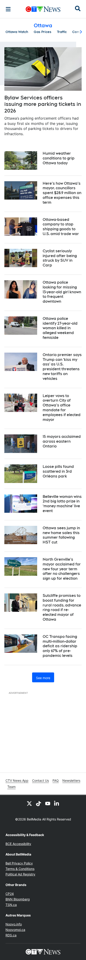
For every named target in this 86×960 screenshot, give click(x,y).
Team (11, 787)
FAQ (56, 780)
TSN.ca (11, 905)
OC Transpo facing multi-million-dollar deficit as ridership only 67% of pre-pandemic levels (60, 646)
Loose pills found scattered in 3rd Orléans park (58, 471)
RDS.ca (11, 935)
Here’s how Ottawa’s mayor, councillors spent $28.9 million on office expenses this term (62, 193)
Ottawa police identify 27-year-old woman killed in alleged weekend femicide (60, 328)
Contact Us (40, 780)
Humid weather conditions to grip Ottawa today (59, 158)
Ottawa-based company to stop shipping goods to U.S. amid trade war (61, 226)
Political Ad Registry (20, 874)
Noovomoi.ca (15, 930)
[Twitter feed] (29, 803)
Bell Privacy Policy (19, 863)
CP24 (10, 894)
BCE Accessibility (18, 844)
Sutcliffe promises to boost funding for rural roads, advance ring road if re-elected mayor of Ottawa (62, 607)
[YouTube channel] (47, 803)
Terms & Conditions (20, 869)
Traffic (62, 32)
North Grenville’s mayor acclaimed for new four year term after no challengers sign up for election (62, 569)
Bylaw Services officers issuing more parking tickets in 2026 (42, 104)
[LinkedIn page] (57, 803)
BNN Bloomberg (18, 899)
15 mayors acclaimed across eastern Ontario (62, 441)
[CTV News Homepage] (43, 9)
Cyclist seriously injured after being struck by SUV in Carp (60, 258)
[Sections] (8, 9)
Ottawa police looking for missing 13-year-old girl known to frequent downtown (62, 292)
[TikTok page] (38, 803)
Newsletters (71, 780)
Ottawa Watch (17, 32)
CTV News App (17, 780)
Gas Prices (42, 32)
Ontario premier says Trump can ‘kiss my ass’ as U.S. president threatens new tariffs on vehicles (62, 367)
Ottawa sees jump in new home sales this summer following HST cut (61, 535)
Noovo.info (14, 924)
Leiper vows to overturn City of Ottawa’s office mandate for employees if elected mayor (61, 408)
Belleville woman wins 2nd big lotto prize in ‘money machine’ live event (62, 503)
